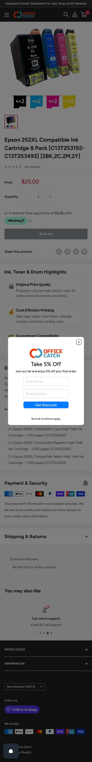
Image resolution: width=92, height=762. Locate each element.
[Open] (11, 751)
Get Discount (46, 405)
